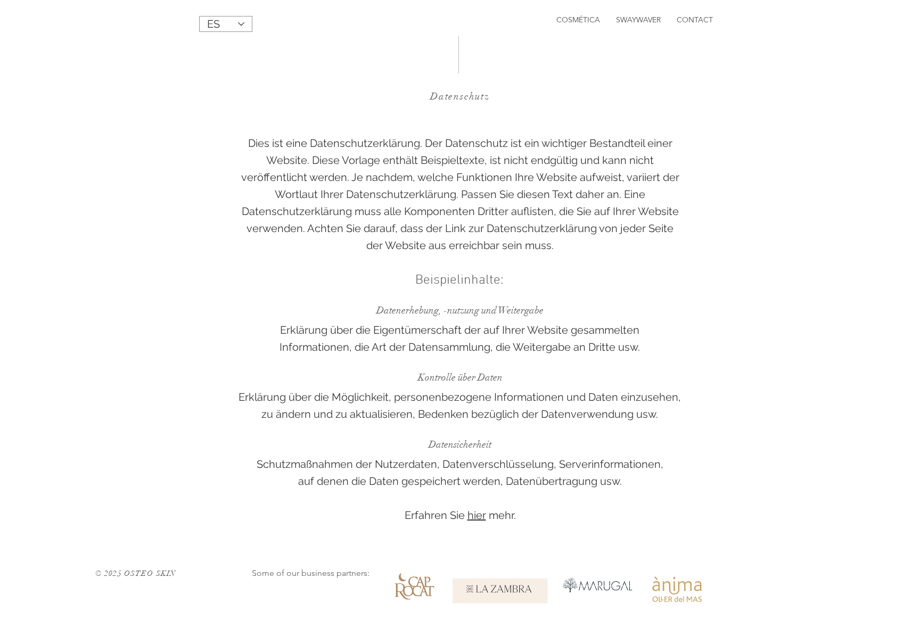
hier (476, 515)
